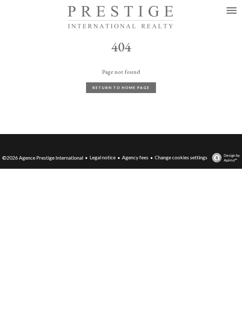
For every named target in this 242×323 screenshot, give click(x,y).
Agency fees (135, 157)
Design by (232, 157)
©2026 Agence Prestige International (42, 158)
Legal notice (102, 157)
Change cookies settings (181, 157)
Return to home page (121, 87)
